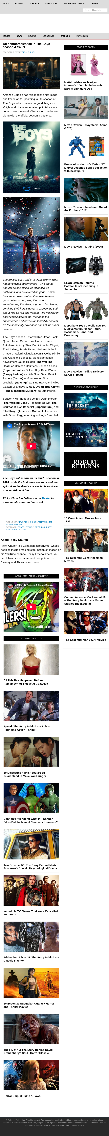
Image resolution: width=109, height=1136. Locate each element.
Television (43, 522)
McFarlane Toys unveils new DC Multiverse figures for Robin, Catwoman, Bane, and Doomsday (85, 330)
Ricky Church (30, 522)
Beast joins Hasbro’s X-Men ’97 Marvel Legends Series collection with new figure (86, 167)
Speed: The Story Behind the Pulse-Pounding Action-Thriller (27, 728)
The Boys (22, 530)
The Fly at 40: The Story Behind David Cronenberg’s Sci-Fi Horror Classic (28, 1051)
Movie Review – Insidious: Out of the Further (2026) (85, 209)
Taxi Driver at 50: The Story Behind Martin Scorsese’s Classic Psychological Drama (30, 867)
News (20, 522)
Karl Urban (46, 527)
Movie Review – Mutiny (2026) (83, 246)
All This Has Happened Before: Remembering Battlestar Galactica (26, 682)
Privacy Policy (44, 1125)
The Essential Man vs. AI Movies (85, 639)
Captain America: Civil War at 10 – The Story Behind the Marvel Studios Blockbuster (85, 600)
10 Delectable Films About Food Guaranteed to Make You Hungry (25, 774)
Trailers (18, 525)
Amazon (21, 527)
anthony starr (33, 527)
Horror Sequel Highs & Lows (22, 1095)
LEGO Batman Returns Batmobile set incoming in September (81, 286)
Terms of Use (30, 1125)
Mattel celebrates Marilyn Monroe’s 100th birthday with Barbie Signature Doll (83, 85)
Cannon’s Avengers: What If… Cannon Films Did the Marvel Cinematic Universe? (31, 820)
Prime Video (11, 530)
